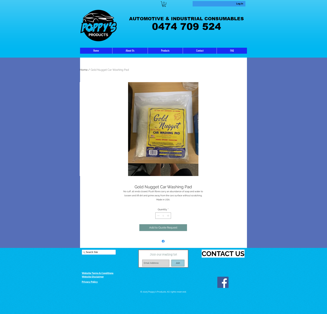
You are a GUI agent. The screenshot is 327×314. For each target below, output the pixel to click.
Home (84, 69)
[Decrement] (158, 216)
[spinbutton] (163, 216)
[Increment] (168, 216)
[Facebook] (223, 282)
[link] (164, 4)
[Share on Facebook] (163, 241)
